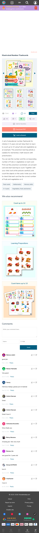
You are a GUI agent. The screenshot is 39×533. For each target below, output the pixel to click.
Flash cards (6, 184)
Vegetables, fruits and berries (21, 189)
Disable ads (10, 510)
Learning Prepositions (19, 243)
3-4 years (6, 189)
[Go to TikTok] (34, 514)
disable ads (34, 52)
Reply (11, 363)
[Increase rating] (32, 355)
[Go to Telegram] (19, 514)
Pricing (29, 506)
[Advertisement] (19, 31)
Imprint (10, 506)
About (10, 499)
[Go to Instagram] (27, 514)
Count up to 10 (19, 203)
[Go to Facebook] (4, 514)
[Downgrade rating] (36, 355)
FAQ (29, 499)
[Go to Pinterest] (12, 514)
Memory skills (28, 184)
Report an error (10, 503)
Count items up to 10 (19, 284)
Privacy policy (29, 503)
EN (20, 3)
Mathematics (17, 184)
